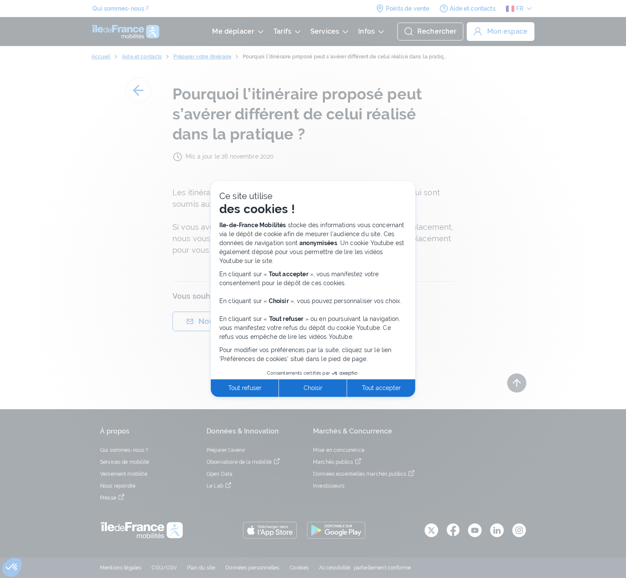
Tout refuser (244, 387)
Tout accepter (381, 387)
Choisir (313, 387)
